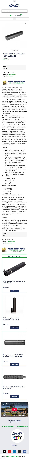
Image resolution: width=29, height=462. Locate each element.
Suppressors (12, 74)
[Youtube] (9, 451)
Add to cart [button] (14, 291)
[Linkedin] (14, 451)
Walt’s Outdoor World (13, 456)
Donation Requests (22, 426)
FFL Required (9, 76)
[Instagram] (19, 451)
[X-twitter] (4, 451)
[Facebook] (24, 451)
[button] (14, 1)
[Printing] (18, 436)
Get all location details (7, 426)
